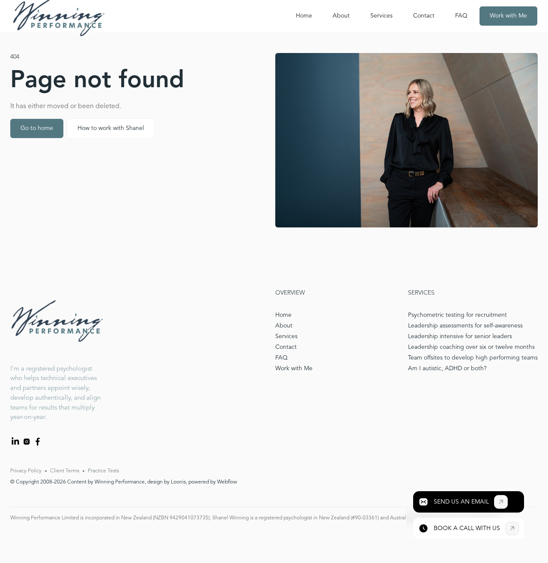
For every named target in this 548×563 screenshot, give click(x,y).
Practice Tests (103, 471)
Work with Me (508, 16)
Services (381, 16)
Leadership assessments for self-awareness (465, 326)
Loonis (178, 482)
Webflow (227, 482)
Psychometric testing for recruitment (457, 315)
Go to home (37, 128)
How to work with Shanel (110, 128)
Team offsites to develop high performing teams (473, 358)
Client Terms (64, 471)
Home (304, 16)
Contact (424, 16)
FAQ (461, 16)
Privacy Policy (26, 471)
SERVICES (421, 293)
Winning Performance (120, 482)
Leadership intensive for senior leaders (460, 336)
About (341, 16)
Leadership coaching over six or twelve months (471, 347)
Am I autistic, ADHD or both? (447, 368)
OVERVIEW (290, 293)
